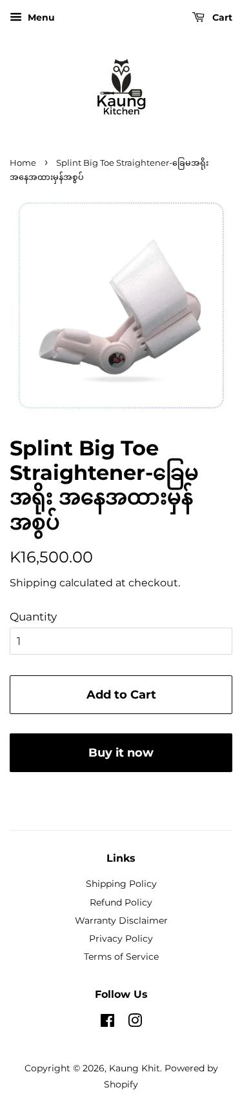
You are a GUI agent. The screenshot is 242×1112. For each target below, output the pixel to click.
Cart (221, 17)
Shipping (33, 583)
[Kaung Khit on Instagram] (135, 1023)
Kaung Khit (134, 1068)
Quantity (33, 616)
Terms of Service (121, 956)
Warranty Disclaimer (121, 920)
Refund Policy (121, 902)
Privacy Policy (121, 938)
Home (23, 163)
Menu (40, 17)
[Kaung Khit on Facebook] (107, 1023)
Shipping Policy (121, 883)
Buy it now (121, 753)
